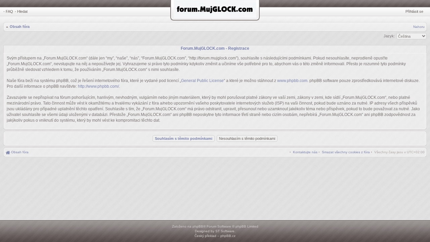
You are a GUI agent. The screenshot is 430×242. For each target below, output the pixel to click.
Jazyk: (389, 36)
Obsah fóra (20, 27)
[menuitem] (346, 152)
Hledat (22, 11)
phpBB (197, 226)
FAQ (9, 11)
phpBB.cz (227, 236)
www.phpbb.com (292, 80)
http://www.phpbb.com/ (98, 86)
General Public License (202, 80)
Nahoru (419, 27)
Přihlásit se (414, 11)
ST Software (224, 231)
